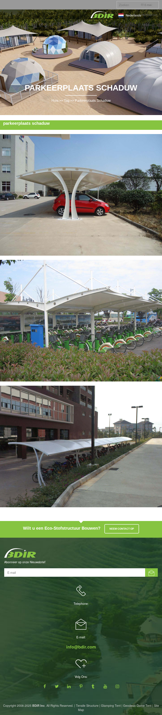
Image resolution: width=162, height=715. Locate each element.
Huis (54, 100)
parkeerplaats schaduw (93, 100)
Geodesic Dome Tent (137, 705)
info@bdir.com (149, 15)
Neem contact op (121, 528)
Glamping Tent (111, 705)
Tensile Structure (87, 705)
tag (66, 100)
